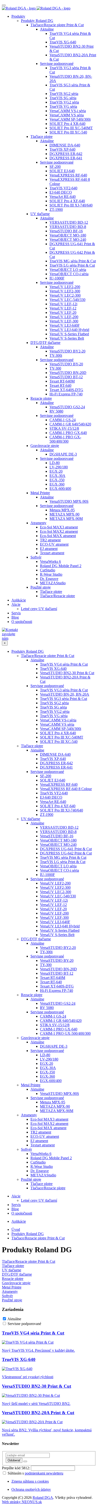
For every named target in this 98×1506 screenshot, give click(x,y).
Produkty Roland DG (27, 1234)
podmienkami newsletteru (44, 1473)
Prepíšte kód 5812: (16, 1468)
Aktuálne (14, 1319)
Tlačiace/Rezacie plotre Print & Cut (38, 1238)
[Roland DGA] (36, 8)
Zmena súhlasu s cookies (30, 1481)
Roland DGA (43, 1498)
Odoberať (14, 1460)
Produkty (18, 16)
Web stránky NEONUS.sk (22, 1502)
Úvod (15, 1229)
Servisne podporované (24, 1324)
